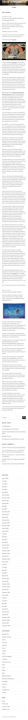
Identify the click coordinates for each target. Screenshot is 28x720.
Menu (14, 7)
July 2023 (4, 534)
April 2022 (4, 573)
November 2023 (6, 525)
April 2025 (4, 509)
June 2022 (4, 567)
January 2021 (5, 614)
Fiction (3, 648)
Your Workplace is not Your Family (10, 429)
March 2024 (5, 517)
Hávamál (14, 39)
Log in (3, 701)
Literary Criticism (6, 662)
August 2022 (5, 561)
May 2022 (4, 570)
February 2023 (5, 545)
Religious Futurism (6, 676)
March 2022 (5, 575)
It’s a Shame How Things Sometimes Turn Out (13, 439)
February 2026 (5, 495)
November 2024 (6, 511)
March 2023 (5, 542)
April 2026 (4, 489)
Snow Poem (6, 456)
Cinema (4, 639)
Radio (3, 673)
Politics (4, 670)
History (4, 653)
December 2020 (6, 617)
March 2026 (5, 492)
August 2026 (5, 478)
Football (4, 651)
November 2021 (6, 586)
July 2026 (4, 481)
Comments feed (6, 706)
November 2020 (6, 620)
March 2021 (5, 609)
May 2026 (4, 486)
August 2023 (5, 531)
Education (4, 645)
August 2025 (5, 503)
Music (3, 664)
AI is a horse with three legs (18, 463)
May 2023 (4, 536)
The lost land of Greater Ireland (11, 292)
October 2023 (5, 528)
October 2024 (5, 514)
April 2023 (4, 539)
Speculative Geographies (8, 678)
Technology (5, 681)
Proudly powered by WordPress (9, 716)
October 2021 (5, 589)
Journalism (4, 659)
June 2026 (4, 484)
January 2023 (5, 548)
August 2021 (5, 595)
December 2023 (6, 523)
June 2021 (4, 600)
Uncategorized (5, 689)
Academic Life (5, 634)
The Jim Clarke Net (12, 2)
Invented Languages (7, 656)
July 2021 (4, 598)
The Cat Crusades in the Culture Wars (16, 447)
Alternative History (6, 637)
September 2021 (6, 592)
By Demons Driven (6, 436)
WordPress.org (5, 709)
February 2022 (5, 578)
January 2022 (5, 581)
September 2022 (6, 559)
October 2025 (5, 500)
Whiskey (4, 692)
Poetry (3, 667)
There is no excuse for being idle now (14, 452)
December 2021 (6, 584)
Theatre (4, 687)
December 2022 (6, 550)
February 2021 (5, 611)
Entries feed (5, 703)
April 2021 (4, 606)
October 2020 (5, 623)
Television (4, 684)
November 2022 (6, 553)
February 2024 (5, 520)
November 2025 (6, 498)
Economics (4, 642)
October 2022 (5, 556)
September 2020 (6, 625)
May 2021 (4, 603)
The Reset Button (6, 426)
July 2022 (4, 564)
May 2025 (4, 506)
